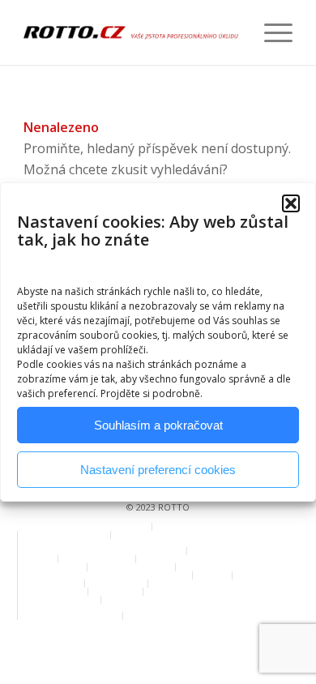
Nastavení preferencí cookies (158, 470)
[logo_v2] (130, 32)
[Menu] (270, 32)
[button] (291, 203)
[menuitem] (270, 32)
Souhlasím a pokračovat (158, 425)
